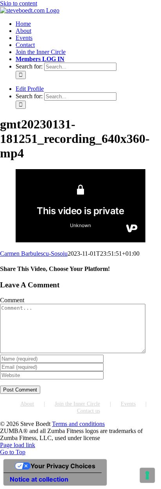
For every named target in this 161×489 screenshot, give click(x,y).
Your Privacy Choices (62, 466)
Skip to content (18, 3)
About (27, 404)
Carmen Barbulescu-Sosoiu (34, 253)
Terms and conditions (78, 423)
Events (128, 404)
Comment (12, 300)
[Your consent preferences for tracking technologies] (147, 475)
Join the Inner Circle (77, 404)
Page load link (17, 445)
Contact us (88, 411)
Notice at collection (39, 479)
